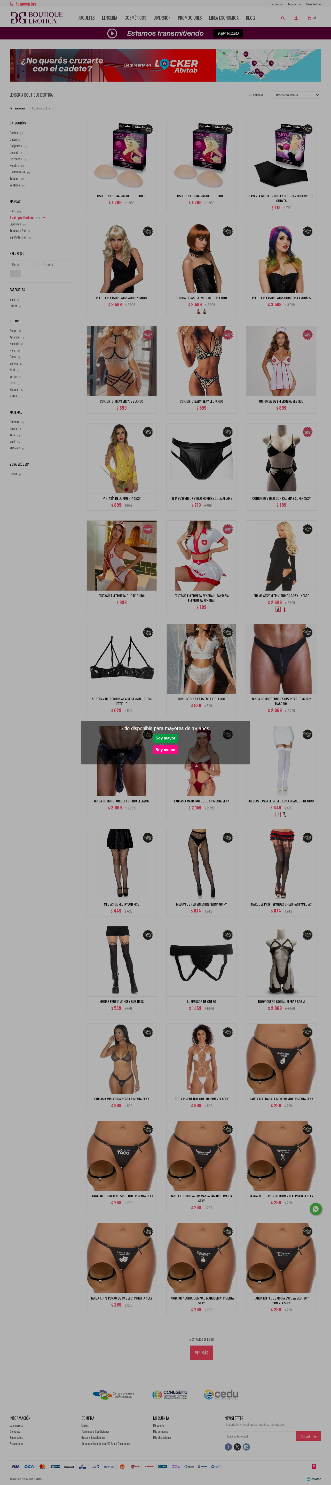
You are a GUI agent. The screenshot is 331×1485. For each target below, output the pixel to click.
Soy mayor (165, 738)
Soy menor (166, 750)
